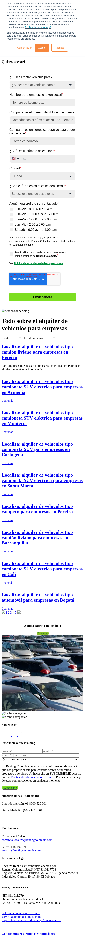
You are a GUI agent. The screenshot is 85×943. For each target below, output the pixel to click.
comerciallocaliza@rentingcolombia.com (27, 840)
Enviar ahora (42, 297)
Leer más (7, 400)
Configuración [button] (24, 47)
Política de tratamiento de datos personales (38, 263)
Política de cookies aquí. (38, 27)
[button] (4, 612)
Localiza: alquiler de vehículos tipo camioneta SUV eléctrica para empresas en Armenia (42, 387)
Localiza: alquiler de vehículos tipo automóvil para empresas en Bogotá (38, 597)
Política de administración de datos (32, 777)
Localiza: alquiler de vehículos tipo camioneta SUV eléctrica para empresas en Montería (42, 418)
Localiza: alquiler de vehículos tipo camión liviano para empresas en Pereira (37, 352)
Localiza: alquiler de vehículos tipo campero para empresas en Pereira (37, 509)
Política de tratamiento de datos (21, 913)
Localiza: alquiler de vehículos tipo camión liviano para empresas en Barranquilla (37, 537)
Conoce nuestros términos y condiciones (28, 933)
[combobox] (42, 85)
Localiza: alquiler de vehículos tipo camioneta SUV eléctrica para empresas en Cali (42, 569)
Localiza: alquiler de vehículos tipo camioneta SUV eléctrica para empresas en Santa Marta (42, 480)
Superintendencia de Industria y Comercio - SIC (31, 920)
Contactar (43, 633)
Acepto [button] (42, 47)
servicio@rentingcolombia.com (21, 850)
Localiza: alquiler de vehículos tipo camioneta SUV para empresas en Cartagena (37, 449)
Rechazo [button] (59, 47)
